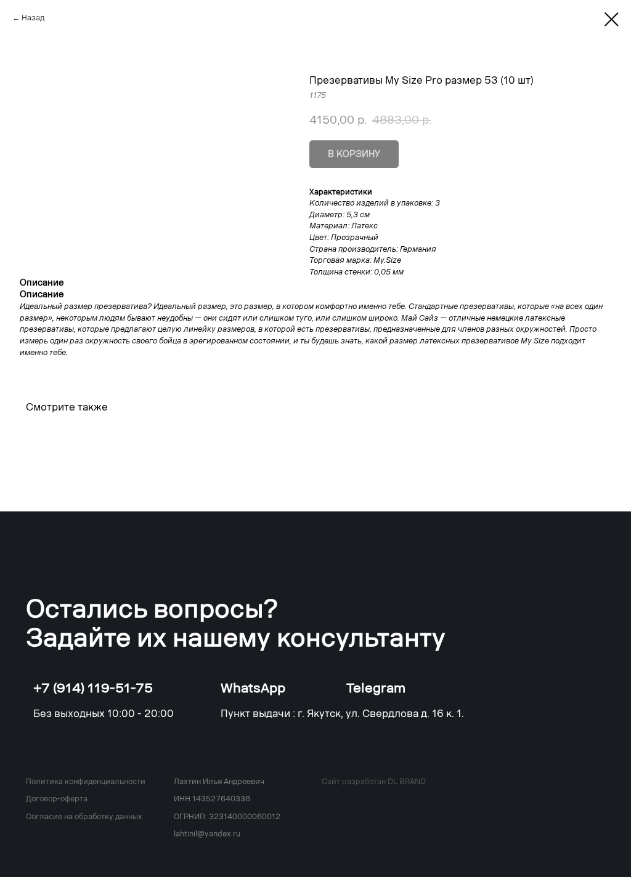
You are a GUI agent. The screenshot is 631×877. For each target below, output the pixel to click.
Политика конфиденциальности (85, 781)
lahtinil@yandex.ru (207, 834)
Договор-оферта (57, 799)
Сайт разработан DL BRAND (374, 781)
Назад (33, 18)
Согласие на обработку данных (84, 816)
